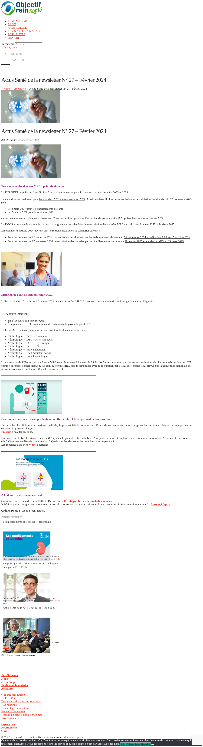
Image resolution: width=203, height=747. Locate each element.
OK (122, 744)
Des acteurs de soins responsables (21, 701)
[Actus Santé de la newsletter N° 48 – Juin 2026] (26, 652)
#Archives (7, 655)
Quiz (4, 730)
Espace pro (8, 724)
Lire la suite (54, 559)
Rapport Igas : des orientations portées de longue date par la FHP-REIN (30, 565)
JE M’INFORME (18, 21)
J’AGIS (12, 24)
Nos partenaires (10, 718)
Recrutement (9, 727)
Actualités (7, 688)
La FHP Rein (8, 698)
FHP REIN (14, 37)
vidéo (32, 444)
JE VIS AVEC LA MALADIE (25, 31)
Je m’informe (9, 675)
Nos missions (9, 704)
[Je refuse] (152, 744)
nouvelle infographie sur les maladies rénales (84, 501)
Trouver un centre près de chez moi (21, 714)
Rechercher (7, 43)
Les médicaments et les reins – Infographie (27, 521)
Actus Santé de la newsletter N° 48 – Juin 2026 (29, 607)
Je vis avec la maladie (14, 685)
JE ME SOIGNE (17, 27)
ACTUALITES (16, 34)
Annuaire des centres (13, 711)
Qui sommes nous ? (13, 694)
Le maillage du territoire (15, 708)
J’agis (4, 678)
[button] (9, 47)
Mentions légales (73, 737)
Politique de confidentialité (138, 744)
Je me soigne (9, 682)
